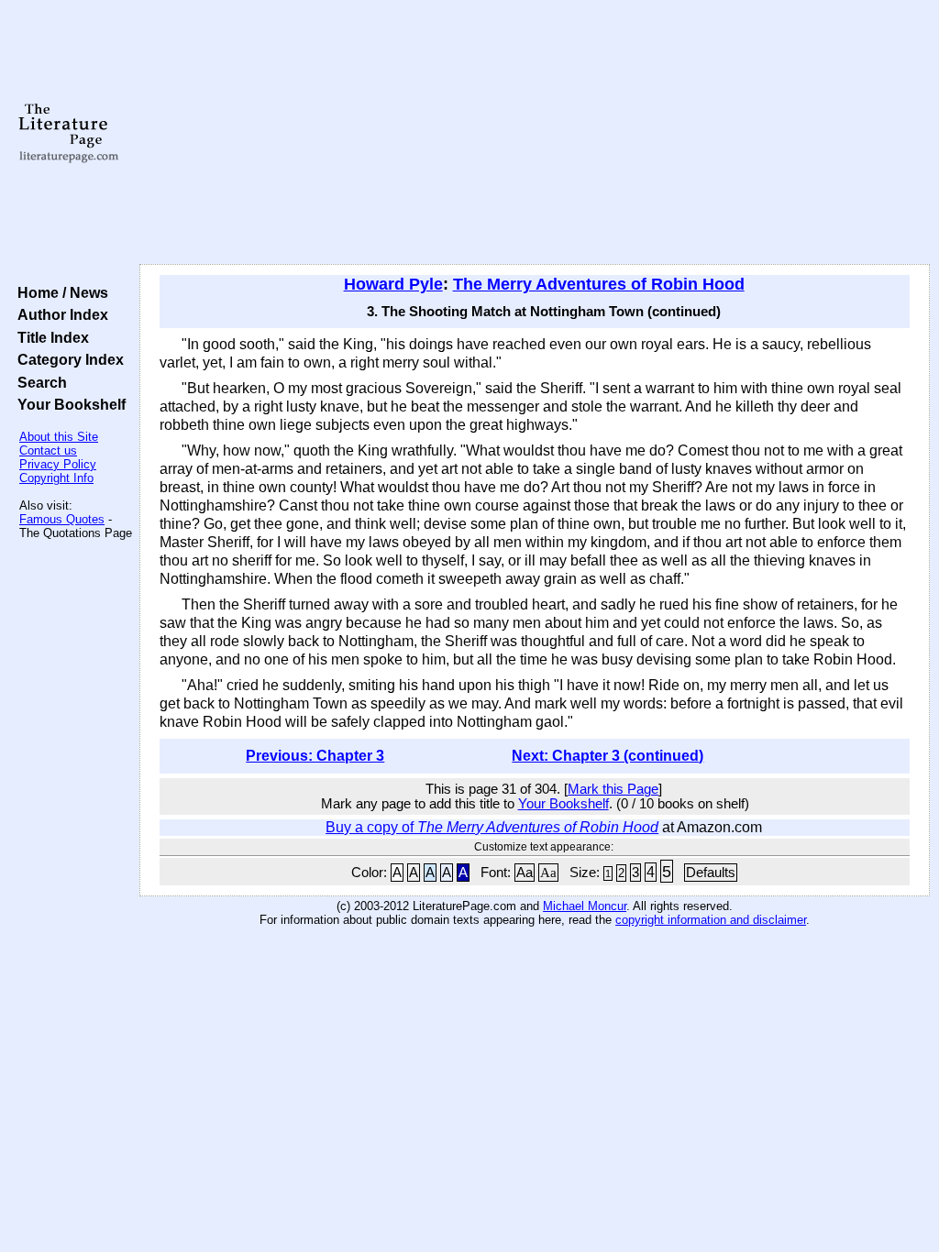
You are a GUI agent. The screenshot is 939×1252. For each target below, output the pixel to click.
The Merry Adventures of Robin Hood (599, 284)
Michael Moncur (584, 906)
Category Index (67, 359)
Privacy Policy (57, 464)
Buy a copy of (492, 827)
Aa (524, 872)
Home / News (59, 292)
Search (38, 382)
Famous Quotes (62, 519)
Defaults (710, 872)
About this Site (58, 437)
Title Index (49, 337)
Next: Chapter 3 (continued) (607, 755)
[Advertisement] (534, 133)
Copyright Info (56, 478)
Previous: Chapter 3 (315, 755)
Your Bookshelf (68, 404)
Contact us (48, 450)
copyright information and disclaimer (710, 920)
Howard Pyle (393, 284)
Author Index (59, 314)
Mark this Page (613, 789)
